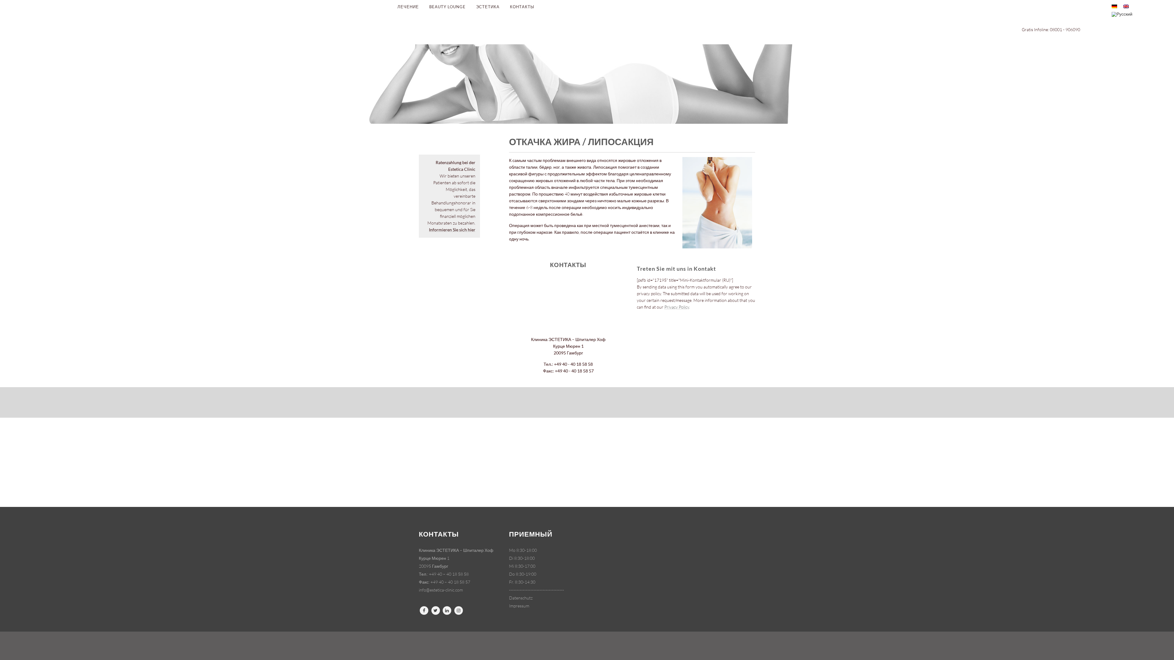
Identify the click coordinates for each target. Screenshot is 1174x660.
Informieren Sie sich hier (452, 229)
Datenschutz (521, 597)
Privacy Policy (676, 307)
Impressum (519, 605)
